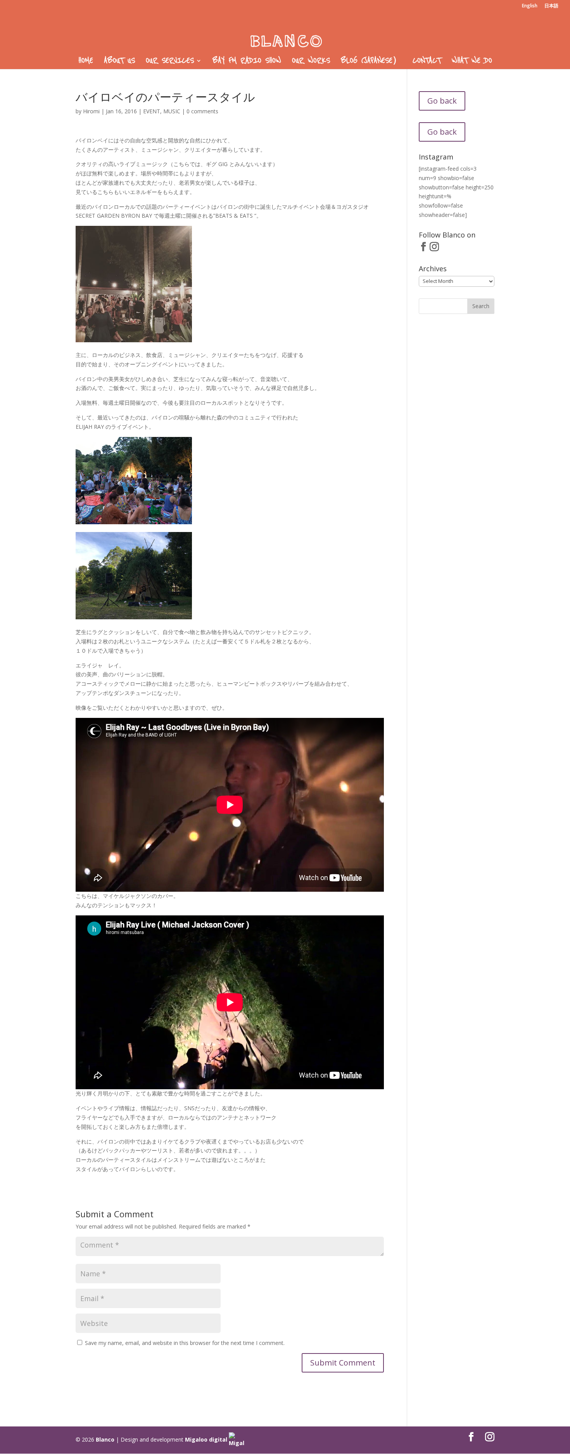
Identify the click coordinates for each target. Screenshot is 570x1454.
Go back (442, 100)
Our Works (311, 61)
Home (85, 61)
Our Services (170, 61)
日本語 (551, 6)
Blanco (105, 1439)
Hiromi (91, 111)
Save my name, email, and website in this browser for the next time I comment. (185, 1343)
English (529, 6)
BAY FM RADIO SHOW (246, 61)
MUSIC (171, 111)
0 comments (202, 111)
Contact (427, 61)
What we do (472, 61)
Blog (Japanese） (371, 61)
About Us (119, 61)
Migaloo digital (207, 1439)
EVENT (151, 111)
